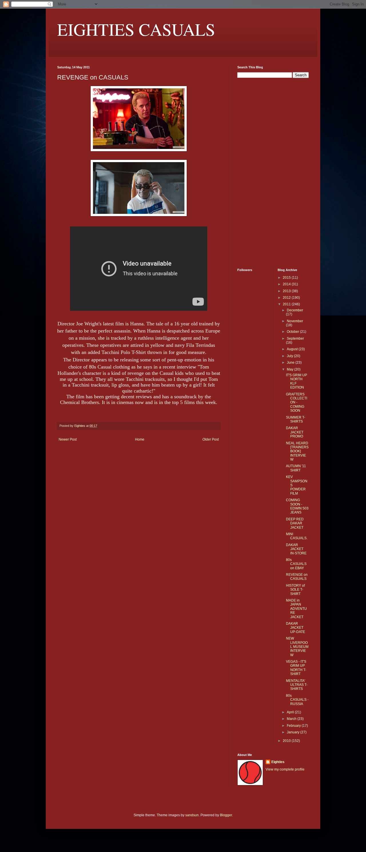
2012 (287, 298)
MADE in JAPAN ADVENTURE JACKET (296, 608)
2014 (287, 284)
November (295, 321)
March (292, 719)
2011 (287, 304)
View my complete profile (285, 769)
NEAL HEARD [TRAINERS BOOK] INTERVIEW (297, 451)
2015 (287, 278)
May (290, 369)
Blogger (226, 815)
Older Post (210, 439)
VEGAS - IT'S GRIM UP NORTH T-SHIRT (296, 668)
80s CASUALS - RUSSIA (297, 700)
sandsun (192, 815)
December (295, 310)
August (293, 349)
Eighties (278, 762)
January (293, 732)
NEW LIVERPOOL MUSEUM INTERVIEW (297, 646)
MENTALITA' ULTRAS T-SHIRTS (296, 685)
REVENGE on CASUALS (297, 577)
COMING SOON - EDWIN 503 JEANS (297, 506)
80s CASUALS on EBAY (296, 564)
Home (139, 439)
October (293, 332)
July (290, 356)
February (294, 726)
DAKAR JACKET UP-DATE (295, 628)
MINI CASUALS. (296, 536)
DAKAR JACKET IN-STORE (296, 549)
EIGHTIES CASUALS (136, 29)
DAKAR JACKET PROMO (294, 432)
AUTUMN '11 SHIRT (296, 468)
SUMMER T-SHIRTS (295, 419)
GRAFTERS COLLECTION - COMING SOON (296, 402)
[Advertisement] (254, 172)
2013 (287, 291)
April (291, 712)
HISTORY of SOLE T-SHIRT (295, 590)
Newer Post (68, 439)
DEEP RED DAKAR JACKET (295, 523)
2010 (287, 741)
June (291, 363)
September (295, 339)
